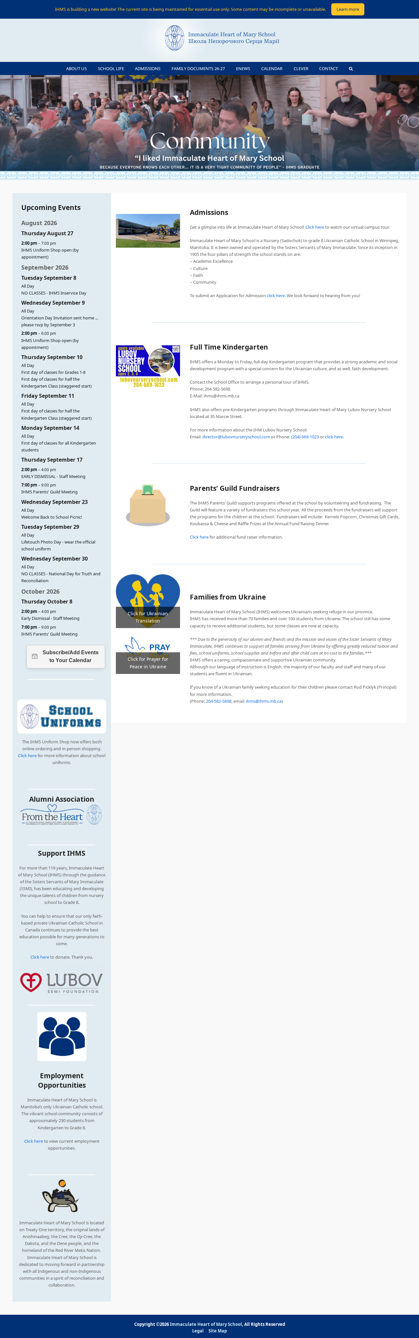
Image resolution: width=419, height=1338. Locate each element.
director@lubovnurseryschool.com (236, 437)
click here (276, 295)
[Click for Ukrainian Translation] (148, 600)
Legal (198, 1331)
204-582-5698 (218, 701)
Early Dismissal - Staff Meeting (50, 618)
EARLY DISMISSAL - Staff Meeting (53, 476)
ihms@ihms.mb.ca (264, 701)
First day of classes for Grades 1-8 (53, 372)
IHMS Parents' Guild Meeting (49, 492)
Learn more (348, 9)
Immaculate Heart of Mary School (206, 1324)
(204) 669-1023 (305, 437)
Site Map (218, 1331)
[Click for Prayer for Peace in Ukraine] (148, 650)
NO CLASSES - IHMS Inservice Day (53, 293)
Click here (27, 755)
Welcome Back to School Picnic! (51, 517)
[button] (351, 68)
